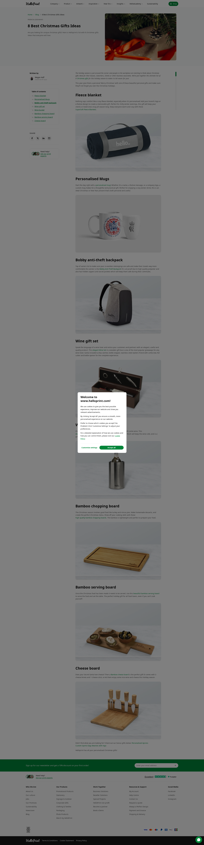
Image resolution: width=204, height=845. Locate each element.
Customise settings (89, 447)
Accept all (112, 447)
